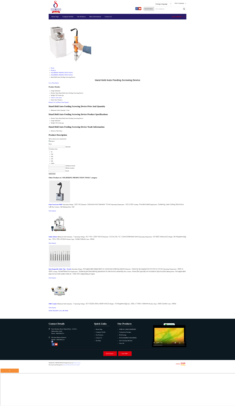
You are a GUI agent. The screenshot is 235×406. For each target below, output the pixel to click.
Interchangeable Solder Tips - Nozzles (60, 269)
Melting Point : (68, 207)
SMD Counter (53, 304)
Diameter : (96, 204)
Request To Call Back (55, 102)
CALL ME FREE (63, 310)
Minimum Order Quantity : (65, 237)
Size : (57, 239)
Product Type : (76, 239)
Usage (52, 120)
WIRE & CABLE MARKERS (127, 329)
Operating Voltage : (72, 204)
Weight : (177, 237)
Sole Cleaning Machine (125, 340)
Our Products (81, 17)
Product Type (54, 118)
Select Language (179, 3)
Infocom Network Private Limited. (71, 364)
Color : (90, 239)
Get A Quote (177, 16)
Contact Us (108, 17)
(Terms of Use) (76, 362)
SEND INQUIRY (53, 310)
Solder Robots (53, 237)
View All (121, 343)
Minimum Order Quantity (58, 110)
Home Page (55, 17)
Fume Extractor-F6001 (56, 204)
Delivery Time (55, 131)
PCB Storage (122, 335)
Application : (97, 271)
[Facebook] (136, 9)
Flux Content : (57, 207)
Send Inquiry (65, 102)
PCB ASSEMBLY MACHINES (128, 338)
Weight (53, 123)
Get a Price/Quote (54, 83)
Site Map (98, 340)
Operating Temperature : (122, 204)
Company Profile (67, 17)
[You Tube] (139, 9)
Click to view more (56, 97)
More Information (95, 17)
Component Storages (125, 332)
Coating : (142, 204)
